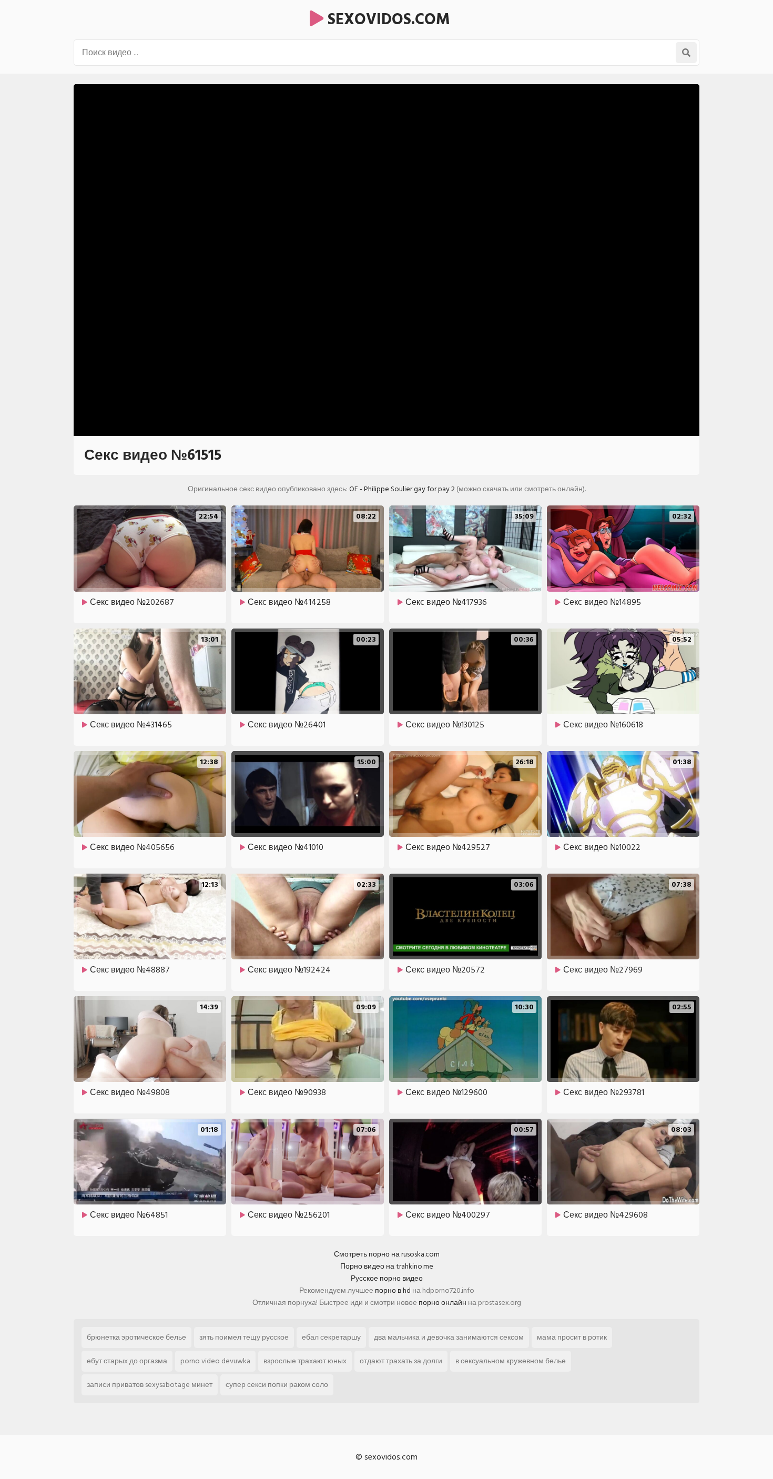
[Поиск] (686, 52)
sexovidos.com (386, 19)
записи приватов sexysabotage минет (149, 1385)
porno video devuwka (215, 1361)
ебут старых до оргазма (127, 1361)
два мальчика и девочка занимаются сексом (449, 1337)
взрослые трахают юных (305, 1361)
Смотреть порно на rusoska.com (387, 1254)
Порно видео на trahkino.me (386, 1266)
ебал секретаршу (331, 1337)
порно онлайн (442, 1302)
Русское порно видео (387, 1278)
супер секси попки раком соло (277, 1385)
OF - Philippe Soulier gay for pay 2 (402, 489)
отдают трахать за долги (401, 1361)
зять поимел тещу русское (244, 1337)
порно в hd (393, 1290)
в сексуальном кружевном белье (510, 1361)
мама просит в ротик (572, 1337)
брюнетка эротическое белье (136, 1337)
